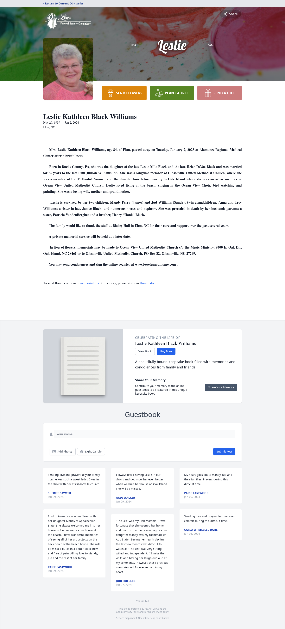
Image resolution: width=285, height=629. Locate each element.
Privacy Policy (131, 612)
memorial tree (90, 283)
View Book (144, 351)
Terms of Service (153, 612)
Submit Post (224, 451)
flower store (148, 283)
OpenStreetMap (146, 618)
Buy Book (166, 351)
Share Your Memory (221, 387)
